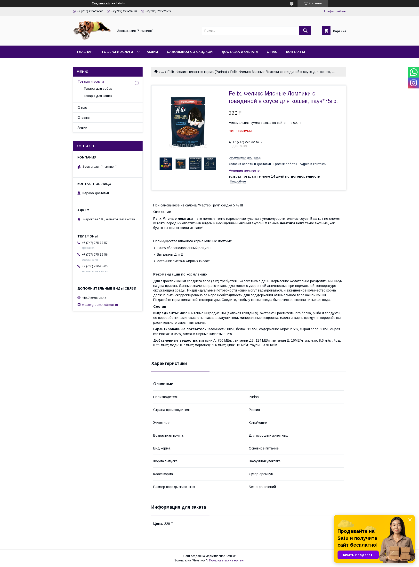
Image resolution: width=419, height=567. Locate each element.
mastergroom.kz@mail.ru (100, 304)
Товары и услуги (117, 52)
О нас (272, 52)
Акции (152, 52)
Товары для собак (98, 88)
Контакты (295, 52)
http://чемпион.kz (94, 297)
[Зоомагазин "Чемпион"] (92, 39)
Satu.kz (231, 556)
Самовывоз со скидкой (190, 52)
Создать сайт (101, 3)
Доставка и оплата (239, 52)
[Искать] (305, 30)
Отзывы (84, 117)
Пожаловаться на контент (226, 560)
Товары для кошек (98, 96)
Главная (85, 52)
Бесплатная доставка (244, 157)
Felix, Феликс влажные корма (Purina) (197, 72)
